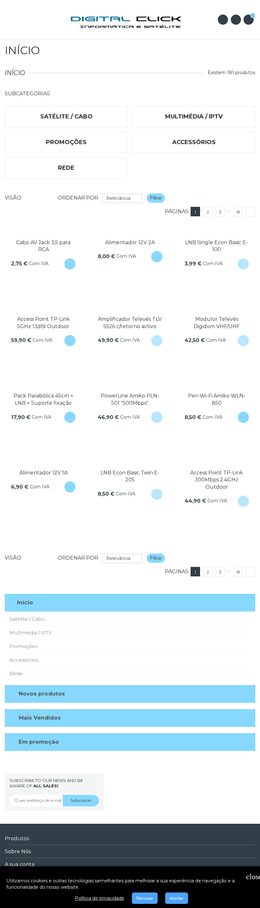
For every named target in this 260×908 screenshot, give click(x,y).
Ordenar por (78, 198)
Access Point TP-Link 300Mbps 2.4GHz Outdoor (216, 480)
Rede (16, 673)
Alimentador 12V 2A (130, 242)
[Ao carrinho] (69, 264)
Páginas (176, 211)
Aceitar (177, 898)
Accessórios (24, 660)
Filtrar (156, 197)
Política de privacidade (99, 898)
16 (238, 211)
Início (25, 602)
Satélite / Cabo (27, 619)
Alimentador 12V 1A (43, 473)
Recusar (144, 898)
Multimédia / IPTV (31, 633)
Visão (13, 198)
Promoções (23, 646)
